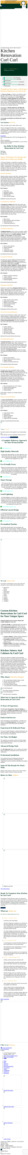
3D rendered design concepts (10, 684)
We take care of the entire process (11, 681)
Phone (5, 1057)
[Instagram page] (6, 1058)
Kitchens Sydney (13, 68)
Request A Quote (14, 437)
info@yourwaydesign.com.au (11, 1055)
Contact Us (6, 1071)
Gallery (5, 1069)
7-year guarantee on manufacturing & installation (15, 685)
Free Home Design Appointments (11, 690)
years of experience (5, 140)
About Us (6, 1063)
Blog (5, 1062)
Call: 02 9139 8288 (5, 437)
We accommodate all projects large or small (14, 680)
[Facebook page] (4, 1058)
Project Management (8, 1066)
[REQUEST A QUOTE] (23, 3)
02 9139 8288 (10, 1057)
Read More (3, 135)
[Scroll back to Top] (1, 1149)
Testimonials (6, 1070)
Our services (6, 1067)
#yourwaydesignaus (7, 1047)
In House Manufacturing (9, 682)
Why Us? (6, 1065)
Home (5, 68)
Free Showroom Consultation (10, 694)
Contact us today (15, 902)
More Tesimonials (5, 999)
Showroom (6, 1073)
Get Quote (3, 907)
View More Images (5, 888)
